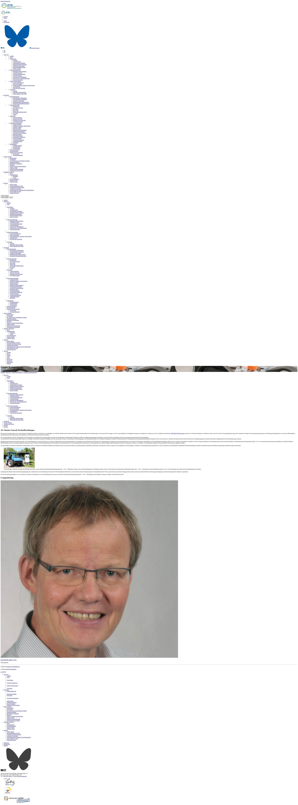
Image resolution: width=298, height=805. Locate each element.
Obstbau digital (13, 168)
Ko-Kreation (16, 154)
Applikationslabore (17, 141)
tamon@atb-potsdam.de (10, 669)
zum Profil (3, 672)
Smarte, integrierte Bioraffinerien (18, 166)
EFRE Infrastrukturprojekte (19, 112)
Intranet (9, 355)
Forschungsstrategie (15, 149)
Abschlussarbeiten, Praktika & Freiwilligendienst (22, 190)
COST (14, 114)
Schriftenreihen (16, 147)
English (5, 200)
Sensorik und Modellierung (19, 77)
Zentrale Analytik (17, 127)
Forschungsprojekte (15, 105)
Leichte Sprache (35, 48)
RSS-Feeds (6, 22)
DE (4, 50)
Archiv (14, 177)
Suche (5, 20)
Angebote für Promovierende (17, 187)
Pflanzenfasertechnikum (19, 131)
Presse (5, 18)
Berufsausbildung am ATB (16, 186)
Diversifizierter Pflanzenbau (20, 98)
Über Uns (6, 54)
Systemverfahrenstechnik (19, 74)
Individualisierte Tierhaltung (20, 99)
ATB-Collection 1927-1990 (20, 94)
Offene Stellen (13, 184)
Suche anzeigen (4, 195)
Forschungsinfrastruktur (16, 123)
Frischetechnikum (17, 138)
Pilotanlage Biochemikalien (19, 130)
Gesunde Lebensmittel (18, 100)
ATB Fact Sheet (14, 181)
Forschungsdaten (14, 151)
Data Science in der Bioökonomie (21, 78)
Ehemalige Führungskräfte (19, 92)
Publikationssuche (17, 145)
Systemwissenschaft (18, 80)
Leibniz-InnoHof (17, 124)
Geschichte (12, 89)
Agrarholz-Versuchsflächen (19, 133)
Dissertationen (16, 148)
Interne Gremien (17, 68)
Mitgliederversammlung (19, 66)
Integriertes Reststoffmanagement (21, 103)
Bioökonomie (13, 158)
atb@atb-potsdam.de (22, 776)
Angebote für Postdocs (15, 188)
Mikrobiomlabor (17, 128)
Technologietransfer (18, 155)
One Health (13, 159)
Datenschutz (10, 362)
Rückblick (15, 176)
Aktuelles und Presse (9, 172)
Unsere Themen (8, 156)
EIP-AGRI (15, 110)
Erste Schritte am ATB (15, 191)
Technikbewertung (17, 73)
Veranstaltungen (14, 175)
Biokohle (12, 165)
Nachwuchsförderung (18, 82)
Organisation (13, 59)
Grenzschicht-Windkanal (19, 137)
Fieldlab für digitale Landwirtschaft (21, 126)
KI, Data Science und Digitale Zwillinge (20, 161)
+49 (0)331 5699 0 (7, 776)
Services (6, 351)
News (11, 173)
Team (11, 57)
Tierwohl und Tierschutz (19, 88)
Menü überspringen (5, 1)
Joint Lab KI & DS (17, 119)
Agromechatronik (17, 75)
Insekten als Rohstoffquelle (16, 169)
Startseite (3, 372)
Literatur (15, 91)
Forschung (6, 95)
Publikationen (13, 144)
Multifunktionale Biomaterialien (21, 102)
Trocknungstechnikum (18, 140)
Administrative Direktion (19, 63)
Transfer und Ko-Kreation (16, 152)
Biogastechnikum (17, 134)
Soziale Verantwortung (15, 81)
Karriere (6, 183)
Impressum (9, 360)
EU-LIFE (15, 113)
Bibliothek (15, 142)
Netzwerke (12, 116)
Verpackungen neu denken (16, 170)
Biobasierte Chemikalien (16, 163)
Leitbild (12, 56)
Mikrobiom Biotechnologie (19, 71)
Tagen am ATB (13, 180)
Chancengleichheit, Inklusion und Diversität (24, 85)
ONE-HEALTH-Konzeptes (178, 433)
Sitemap (9, 363)
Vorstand (15, 60)
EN (4, 52)
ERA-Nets (15, 109)
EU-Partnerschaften (18, 121)
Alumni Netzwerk (14, 193)
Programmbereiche (14, 96)
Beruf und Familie (17, 84)
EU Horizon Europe (18, 107)
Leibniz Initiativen (17, 117)
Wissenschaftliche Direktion (20, 64)
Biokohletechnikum (18, 135)
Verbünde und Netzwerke (19, 120)
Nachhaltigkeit (16, 87)
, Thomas (9, 660)
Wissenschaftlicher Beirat (19, 67)
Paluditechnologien (14, 162)
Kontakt (6, 16)
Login (8, 356)
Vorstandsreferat (17, 61)
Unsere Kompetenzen (15, 70)
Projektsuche (16, 106)
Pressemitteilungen (14, 179)
